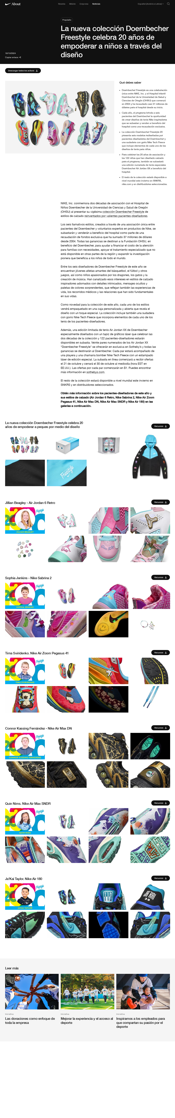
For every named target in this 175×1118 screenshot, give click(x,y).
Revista (61, 4)
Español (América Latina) (150, 4)
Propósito (66, 20)
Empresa (84, 4)
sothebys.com (95, 372)
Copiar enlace (11, 57)
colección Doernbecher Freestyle (123, 211)
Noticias (96, 4)
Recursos (158, 426)
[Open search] (168, 4)
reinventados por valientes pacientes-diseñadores (115, 216)
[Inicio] (12, 3)
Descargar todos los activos (21, 70)
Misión (72, 4)
